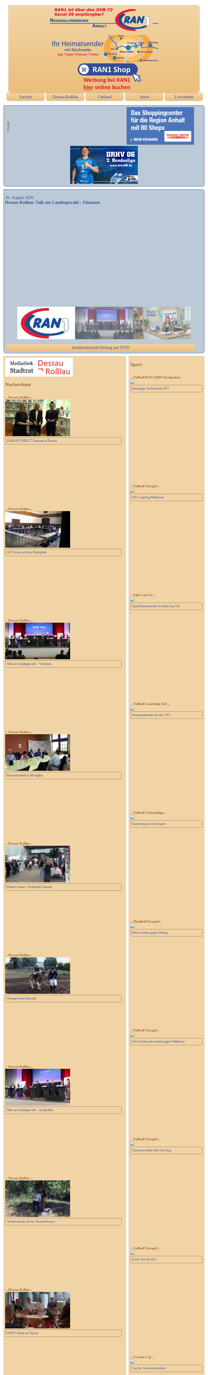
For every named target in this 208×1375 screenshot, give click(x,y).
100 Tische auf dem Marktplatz (27, 552)
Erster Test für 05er (144, 1259)
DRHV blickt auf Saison (22, 1333)
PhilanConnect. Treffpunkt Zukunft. (30, 887)
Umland (105, 96)
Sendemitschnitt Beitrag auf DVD (101, 347)
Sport (144, 96)
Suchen (25, 96)
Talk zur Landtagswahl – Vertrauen (29, 664)
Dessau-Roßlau (65, 96)
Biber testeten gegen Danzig (150, 933)
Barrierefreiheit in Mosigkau (25, 775)
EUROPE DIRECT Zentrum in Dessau (32, 441)
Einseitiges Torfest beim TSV (151, 388)
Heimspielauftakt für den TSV (151, 715)
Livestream (183, 96)
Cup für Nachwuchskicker (149, 1368)
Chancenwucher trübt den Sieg (151, 1150)
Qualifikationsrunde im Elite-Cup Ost (156, 606)
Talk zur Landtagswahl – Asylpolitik (30, 1110)
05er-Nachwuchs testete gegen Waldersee (158, 1041)
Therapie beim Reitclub (21, 998)
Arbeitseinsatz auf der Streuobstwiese (31, 1221)
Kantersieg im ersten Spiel (148, 824)
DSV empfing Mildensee (148, 497)
